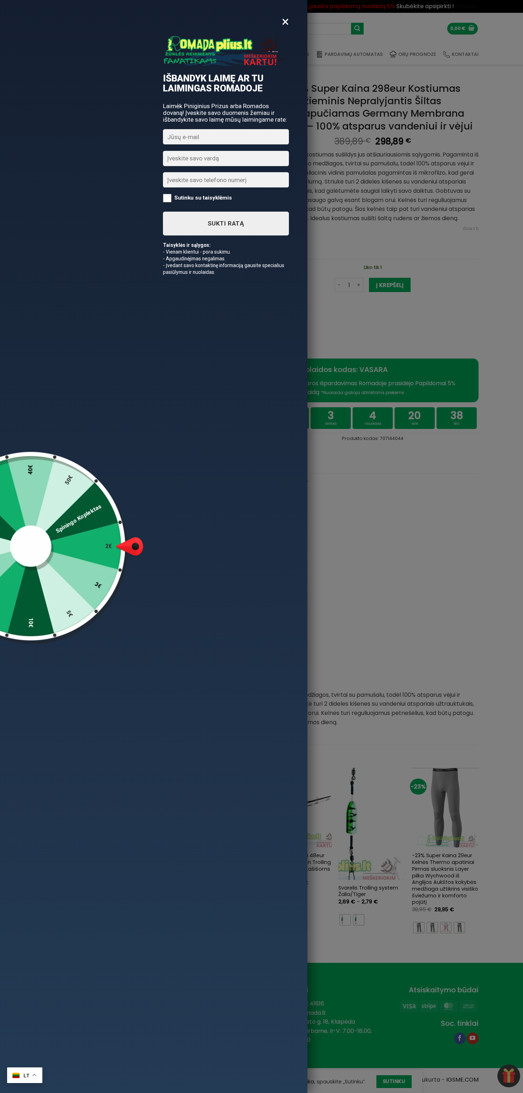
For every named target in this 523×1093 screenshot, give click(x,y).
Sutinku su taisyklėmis (203, 198)
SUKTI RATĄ (226, 223)
